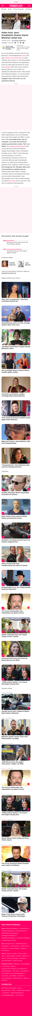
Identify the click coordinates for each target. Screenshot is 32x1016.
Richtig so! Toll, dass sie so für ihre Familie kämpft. (17, 243)
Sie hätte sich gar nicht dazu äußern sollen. (17, 252)
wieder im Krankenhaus (13, 58)
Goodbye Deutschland (17, 146)
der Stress (12, 181)
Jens (24, 55)
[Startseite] (16, 6)
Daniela (7, 67)
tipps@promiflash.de (9, 273)
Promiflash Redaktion (19, 40)
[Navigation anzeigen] (2, 5)
